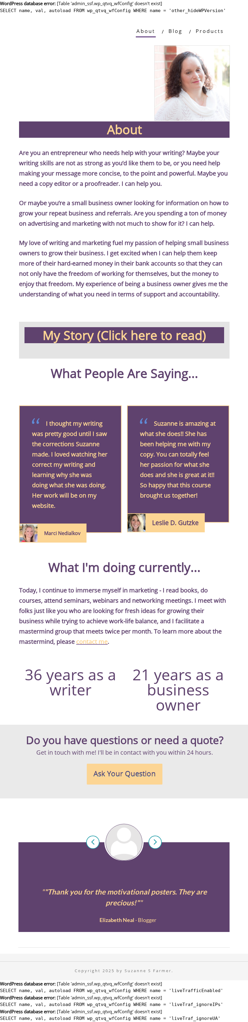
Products (210, 30)
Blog (175, 30)
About (145, 30)
